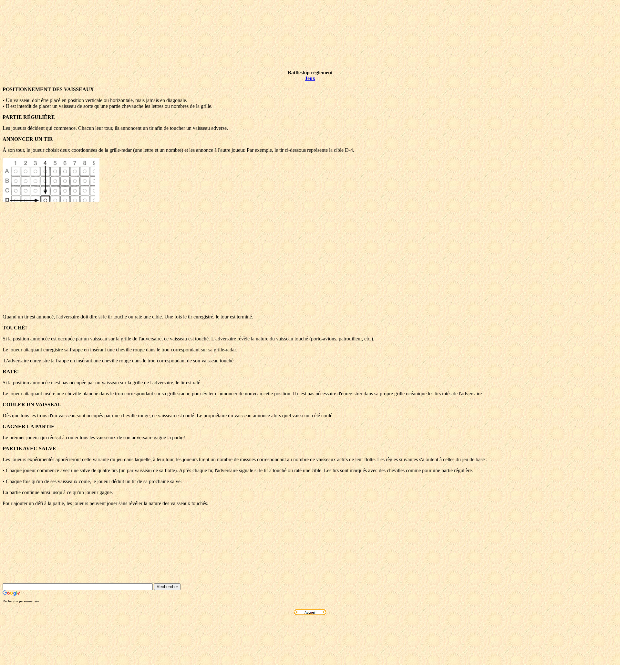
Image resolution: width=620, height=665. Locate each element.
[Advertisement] (310, 263)
